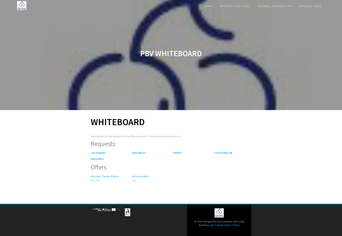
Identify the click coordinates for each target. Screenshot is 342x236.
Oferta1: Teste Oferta (105, 176)
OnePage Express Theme (226, 225)
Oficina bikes (140, 176)
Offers (93, 180)
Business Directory (235, 6)
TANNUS (177, 152)
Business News (310, 6)
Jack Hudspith (98, 152)
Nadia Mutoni (138, 152)
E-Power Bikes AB (223, 152)
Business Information (275, 6)
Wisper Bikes (97, 158)
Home (208, 6)
